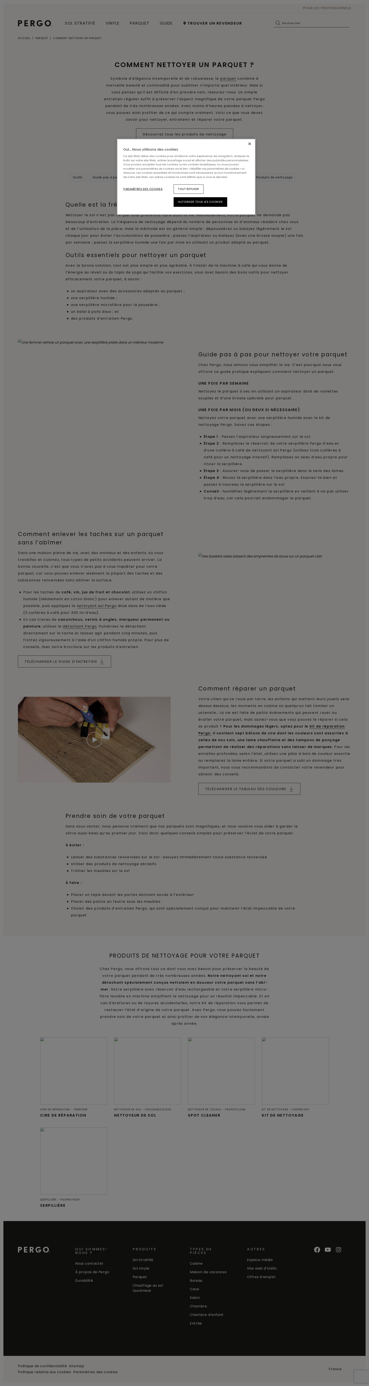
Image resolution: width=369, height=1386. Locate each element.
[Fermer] (249, 143)
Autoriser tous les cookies (200, 202)
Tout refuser (188, 189)
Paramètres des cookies (143, 189)
